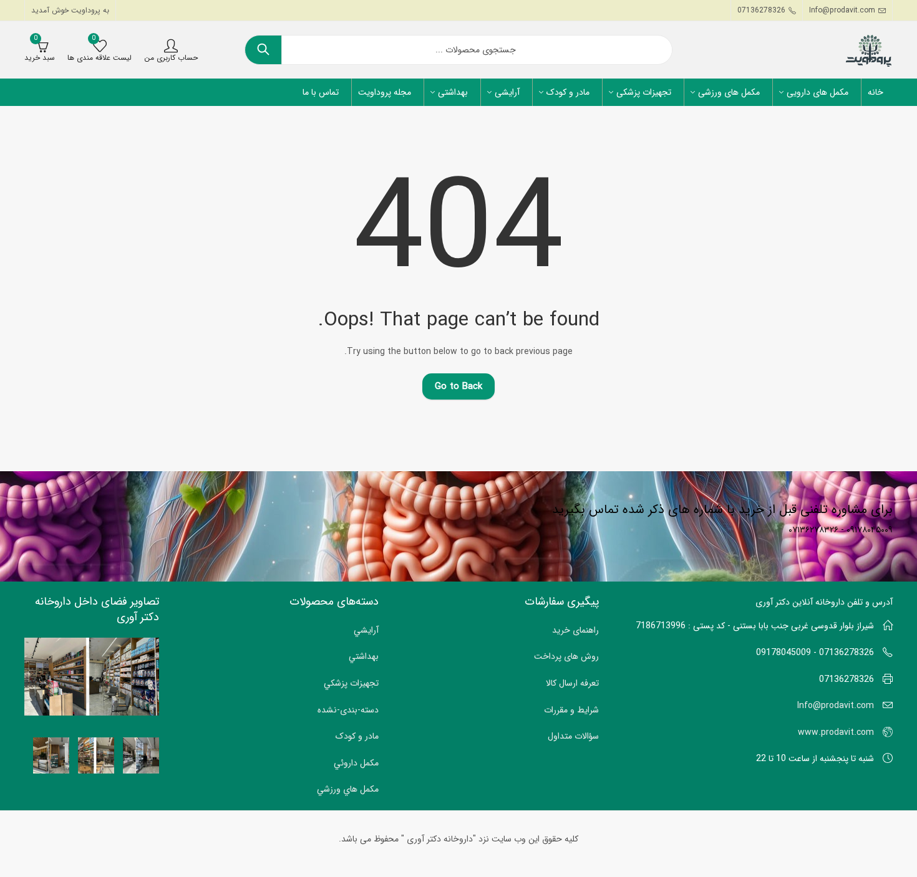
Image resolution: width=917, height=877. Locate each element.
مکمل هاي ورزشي (348, 789)
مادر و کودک (357, 736)
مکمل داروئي (356, 763)
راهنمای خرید (575, 630)
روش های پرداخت (566, 656)
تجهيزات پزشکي (351, 683)
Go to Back (458, 386)
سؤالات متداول (573, 736)
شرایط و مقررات (571, 710)
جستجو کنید (263, 50)
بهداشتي (364, 656)
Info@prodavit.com (835, 705)
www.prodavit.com (836, 732)
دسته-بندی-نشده (348, 710)
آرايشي (366, 630)
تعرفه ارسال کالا (572, 683)
